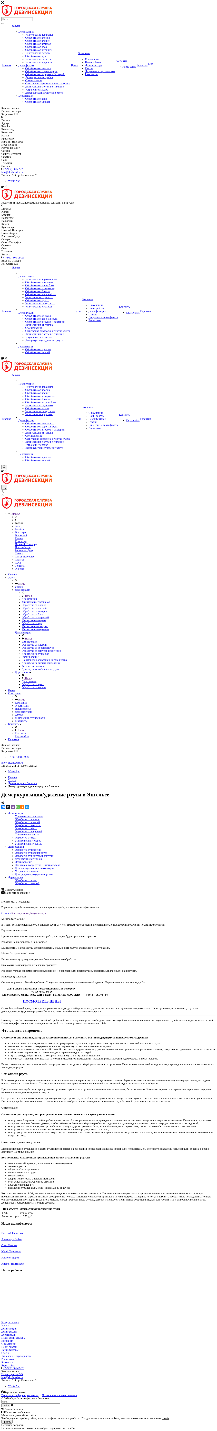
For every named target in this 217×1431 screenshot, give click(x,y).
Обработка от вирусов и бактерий (45, 74)
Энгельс (19, 568)
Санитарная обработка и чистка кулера (47, 83)
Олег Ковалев (9, 1245)
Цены (74, 65)
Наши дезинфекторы (13, 1337)
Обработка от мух (35, 56)
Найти (6, 1405)
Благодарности (20, 913)
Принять (7, 1421)
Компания (84, 53)
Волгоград (21, 532)
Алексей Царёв (10, 1257)
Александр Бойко (11, 1239)
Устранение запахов (36, 89)
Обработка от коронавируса (41, 71)
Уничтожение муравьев (39, 62)
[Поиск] (2, 23)
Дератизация (25, 95)
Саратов (19, 559)
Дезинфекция (26, 65)
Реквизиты (91, 74)
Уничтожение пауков (37, 53)
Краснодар (21, 541)
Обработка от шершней (38, 49)
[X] (8, 807)
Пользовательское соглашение (59, 1395)
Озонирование (33, 80)
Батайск (19, 529)
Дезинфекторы (93, 65)
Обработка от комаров (38, 43)
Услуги (16, 25)
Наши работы (93, 62)
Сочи (18, 562)
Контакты (121, 60)
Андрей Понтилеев (12, 1263)
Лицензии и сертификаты (100, 71)
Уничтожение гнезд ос (38, 59)
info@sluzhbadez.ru (12, 762)
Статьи (89, 68)
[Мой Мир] (27, 807)
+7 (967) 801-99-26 (13, 169)
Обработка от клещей (37, 40)
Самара (19, 553)
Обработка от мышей (37, 101)
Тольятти (20, 565)
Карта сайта (129, 66)
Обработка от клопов (37, 37)
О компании (92, 59)
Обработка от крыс (36, 98)
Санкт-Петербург (25, 556)
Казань (19, 538)
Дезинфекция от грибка (39, 77)
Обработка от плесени (38, 68)
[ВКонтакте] (3, 807)
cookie (165, 1418)
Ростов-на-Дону (24, 550)
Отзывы (6, 913)
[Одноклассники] (22, 807)
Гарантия (142, 65)
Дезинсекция (26, 31)
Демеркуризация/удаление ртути (44, 92)
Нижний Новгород (26, 544)
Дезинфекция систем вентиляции (44, 86)
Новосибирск (23, 547)
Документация (37, 913)
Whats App (14, 180)
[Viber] (13, 807)
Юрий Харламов (11, 1251)
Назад (21, 583)
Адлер (18, 526)
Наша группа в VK (12, 1374)
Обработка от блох (36, 46)
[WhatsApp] (18, 807)
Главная (6, 65)
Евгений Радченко (12, 1233)
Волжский (21, 535)
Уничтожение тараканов (39, 34)
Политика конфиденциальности (19, 1395)
